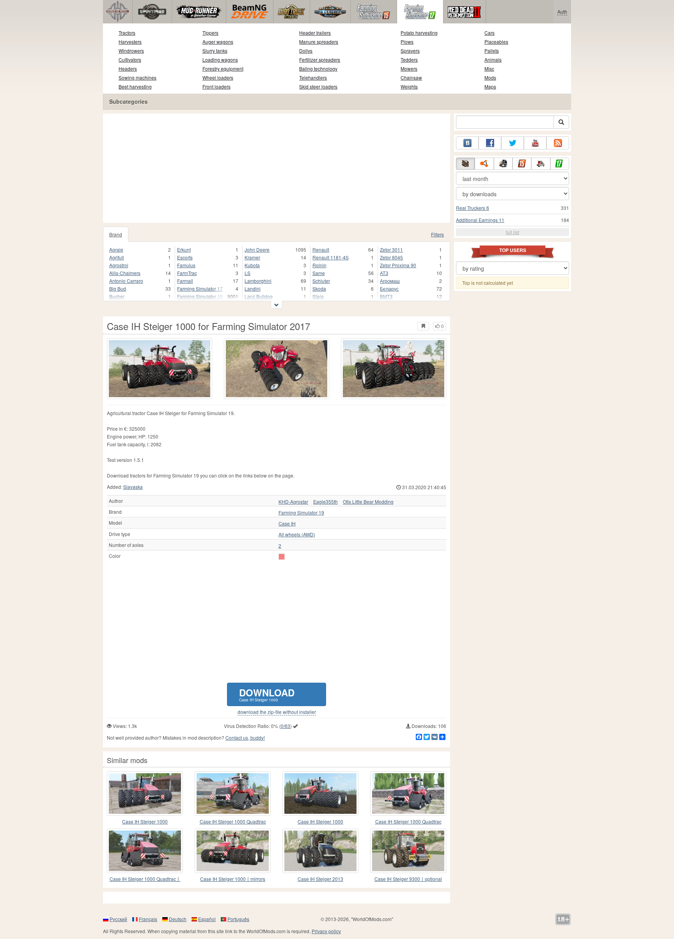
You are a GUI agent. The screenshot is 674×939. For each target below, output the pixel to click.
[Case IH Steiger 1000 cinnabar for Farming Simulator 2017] (320, 793)
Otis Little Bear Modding (368, 502)
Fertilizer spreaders (319, 59)
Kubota (252, 265)
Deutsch (177, 919)
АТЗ (384, 273)
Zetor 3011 (391, 249)
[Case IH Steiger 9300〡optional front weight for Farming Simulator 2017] (408, 851)
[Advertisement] (276, 168)
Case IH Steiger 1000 (145, 821)
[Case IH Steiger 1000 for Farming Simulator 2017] (159, 368)
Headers (128, 68)
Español (207, 919)
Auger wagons (217, 41)
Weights (409, 86)
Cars (489, 32)
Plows (407, 41)
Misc (489, 68)
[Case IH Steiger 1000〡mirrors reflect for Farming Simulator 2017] (233, 851)
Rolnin (319, 265)
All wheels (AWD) (296, 534)
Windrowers (131, 50)
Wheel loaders (217, 77)
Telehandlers (313, 77)
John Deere (257, 249)
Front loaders (216, 86)
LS (247, 273)
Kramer (252, 257)
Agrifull (116, 257)
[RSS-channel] (557, 143)
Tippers (210, 32)
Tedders (409, 59)
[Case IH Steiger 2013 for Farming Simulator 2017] (320, 851)
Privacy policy (326, 931)
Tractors (127, 32)
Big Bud (117, 288)
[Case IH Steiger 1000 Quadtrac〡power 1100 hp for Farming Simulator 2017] (145, 851)
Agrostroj (118, 265)
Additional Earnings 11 (480, 220)
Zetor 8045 (391, 257)
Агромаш (390, 280)
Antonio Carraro (126, 280)
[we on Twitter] (512, 143)
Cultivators (130, 59)
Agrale (116, 249)
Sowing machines (137, 77)
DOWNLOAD (266, 694)
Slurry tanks (214, 50)
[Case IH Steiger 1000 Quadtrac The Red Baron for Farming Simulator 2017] (408, 793)
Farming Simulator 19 (200, 296)
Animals (493, 59)
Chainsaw (411, 77)
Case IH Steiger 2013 (320, 878)
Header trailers (315, 32)
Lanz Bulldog (259, 296)
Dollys (305, 50)
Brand (115, 234)
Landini (253, 288)
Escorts (185, 257)
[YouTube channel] (535, 143)
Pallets (491, 50)
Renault (320, 249)
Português (238, 919)
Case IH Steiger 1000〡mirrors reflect (232, 879)
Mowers (409, 68)
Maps (490, 86)
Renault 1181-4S (330, 257)
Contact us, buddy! (245, 737)
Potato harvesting (419, 32)
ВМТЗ (386, 296)
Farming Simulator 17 (200, 288)
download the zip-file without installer (277, 712)
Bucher (116, 296)
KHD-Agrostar (293, 502)
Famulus (186, 265)
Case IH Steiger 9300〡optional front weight (408, 879)
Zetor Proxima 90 (398, 265)
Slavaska (133, 486)
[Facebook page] (490, 143)
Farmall (185, 280)
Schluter (321, 280)
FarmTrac (187, 273)
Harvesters (130, 41)
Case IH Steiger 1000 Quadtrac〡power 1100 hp (145, 879)
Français (148, 919)
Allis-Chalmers (124, 273)
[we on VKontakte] (467, 143)
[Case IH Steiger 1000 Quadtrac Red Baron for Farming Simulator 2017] (233, 793)
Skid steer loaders (318, 86)
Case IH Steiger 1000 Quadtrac (233, 821)
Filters (437, 234)
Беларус (389, 288)
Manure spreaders (318, 41)
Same (318, 273)
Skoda (319, 288)
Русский (118, 919)
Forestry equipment (222, 68)
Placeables (496, 41)
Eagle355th (325, 502)
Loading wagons (220, 59)
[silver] (281, 557)
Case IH (287, 523)
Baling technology (318, 68)
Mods (490, 77)
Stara (318, 296)
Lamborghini (258, 280)
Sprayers (410, 50)
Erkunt (184, 249)
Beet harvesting (135, 86)
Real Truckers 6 (472, 207)
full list (512, 232)
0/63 (285, 725)
